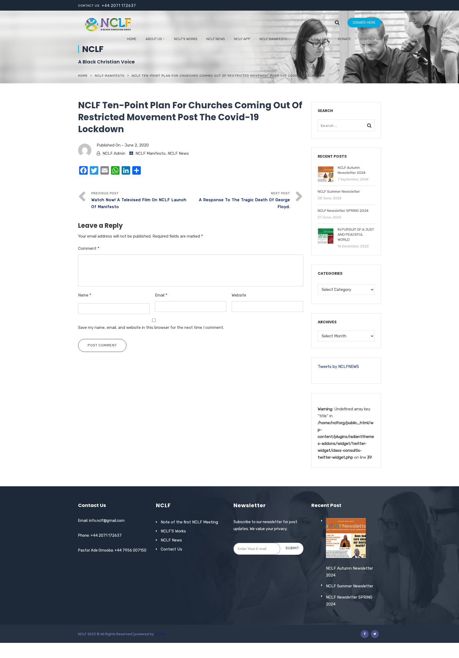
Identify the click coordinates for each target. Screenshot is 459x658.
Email (161, 295)
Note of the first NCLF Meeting (189, 522)
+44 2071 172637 (119, 5)
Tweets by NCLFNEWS (338, 366)
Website (239, 295)
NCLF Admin (114, 153)
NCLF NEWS (215, 39)
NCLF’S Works (173, 531)
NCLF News (178, 153)
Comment (88, 248)
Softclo (160, 634)
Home (132, 39)
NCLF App (242, 39)
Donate (344, 39)
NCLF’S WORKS (185, 39)
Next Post (244, 200)
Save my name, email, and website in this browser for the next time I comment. (151, 327)
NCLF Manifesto (273, 39)
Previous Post (138, 200)
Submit (292, 548)
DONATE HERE (364, 22)
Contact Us (370, 39)
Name (84, 295)
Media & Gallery (314, 39)
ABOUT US (154, 39)
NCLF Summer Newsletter (349, 586)
